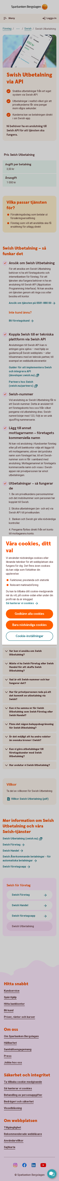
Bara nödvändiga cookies (29, 625)
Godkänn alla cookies (29, 614)
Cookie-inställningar (29, 636)
